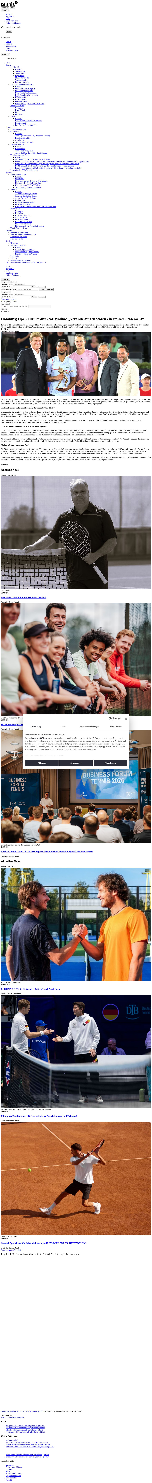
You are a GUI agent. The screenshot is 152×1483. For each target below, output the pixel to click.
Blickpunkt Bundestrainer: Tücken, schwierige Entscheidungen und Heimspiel (39, 1116)
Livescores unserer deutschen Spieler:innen (31, 181)
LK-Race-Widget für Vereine (26, 254)
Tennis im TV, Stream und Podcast (28, 187)
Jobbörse (13, 258)
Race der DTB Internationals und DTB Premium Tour (35, 207)
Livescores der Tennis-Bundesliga (28, 183)
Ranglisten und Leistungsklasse (22, 84)
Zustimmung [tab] (36, 727)
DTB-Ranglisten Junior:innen (26, 93)
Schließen (5, 10)
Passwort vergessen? (8, 299)
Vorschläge (5, 311)
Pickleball (19, 114)
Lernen (8, 127)
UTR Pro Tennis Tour (23, 222)
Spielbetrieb (14, 67)
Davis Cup (19, 213)
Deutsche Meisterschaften (24, 202)
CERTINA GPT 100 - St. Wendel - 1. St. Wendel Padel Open (30, 989)
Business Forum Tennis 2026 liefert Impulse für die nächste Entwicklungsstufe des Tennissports (47, 851)
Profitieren (10, 230)
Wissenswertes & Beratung (20, 260)
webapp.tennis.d (12, 1440)
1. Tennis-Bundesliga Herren (26, 194)
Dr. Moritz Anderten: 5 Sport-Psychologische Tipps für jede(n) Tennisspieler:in (44, 166)
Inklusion (13, 116)
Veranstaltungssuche (18, 129)
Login (14, 282)
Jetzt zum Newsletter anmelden (12, 1417)
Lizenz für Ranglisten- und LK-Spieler (29, 104)
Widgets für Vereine (17, 245)
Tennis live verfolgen (18, 174)
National (13, 189)
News (8, 63)
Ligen (8, 48)
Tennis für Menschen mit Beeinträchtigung (31, 153)
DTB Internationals (22, 220)
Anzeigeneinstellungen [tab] (89, 727)
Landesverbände (12, 21)
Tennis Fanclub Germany (19, 228)
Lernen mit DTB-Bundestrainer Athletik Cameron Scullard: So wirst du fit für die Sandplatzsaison (52, 162)
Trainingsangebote (17, 144)
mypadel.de (10, 17)
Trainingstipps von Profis (19, 155)
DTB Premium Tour (22, 204)
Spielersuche (20, 71)
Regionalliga (20, 200)
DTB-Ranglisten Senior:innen (26, 95)
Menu (12, 8)
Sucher (4, 309)
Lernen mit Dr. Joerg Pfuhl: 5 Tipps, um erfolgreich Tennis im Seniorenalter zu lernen (47, 164)
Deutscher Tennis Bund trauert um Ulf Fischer (23, 597)
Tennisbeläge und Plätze (24, 142)
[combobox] (17, 306)
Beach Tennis (20, 110)
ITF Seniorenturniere (23, 224)
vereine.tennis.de (28, 1444)
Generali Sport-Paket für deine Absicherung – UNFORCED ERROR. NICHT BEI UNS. (44, 1243)
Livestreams (19, 179)
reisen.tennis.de (27, 1455)
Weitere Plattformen (13, 23)
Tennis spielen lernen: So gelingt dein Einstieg (32, 136)
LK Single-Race (21, 97)
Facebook (25, 1428)
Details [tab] (63, 727)
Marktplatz (14, 256)
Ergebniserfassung (22, 82)
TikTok (24, 1430)
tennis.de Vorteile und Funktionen (23, 235)
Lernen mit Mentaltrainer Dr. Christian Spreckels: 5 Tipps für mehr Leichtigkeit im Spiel (48, 168)
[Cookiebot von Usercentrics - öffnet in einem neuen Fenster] (110, 719)
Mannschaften (11, 46)
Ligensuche (19, 76)
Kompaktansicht (7, 475)
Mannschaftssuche (22, 78)
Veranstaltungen (12, 50)
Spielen (8, 65)
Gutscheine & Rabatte (18, 237)
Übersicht (18, 69)
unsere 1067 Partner (41, 738)
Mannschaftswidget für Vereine (27, 252)
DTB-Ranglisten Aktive (24, 91)
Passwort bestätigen (8, 289)
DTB (8, 19)
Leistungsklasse (21, 101)
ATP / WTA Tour (21, 217)
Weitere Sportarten (17, 106)
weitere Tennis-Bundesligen (25, 198)
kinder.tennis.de (27, 1457)
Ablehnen (42, 763)
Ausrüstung (19, 140)
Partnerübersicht (16, 239)
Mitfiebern (10, 172)
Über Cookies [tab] (116, 727)
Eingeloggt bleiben (11, 302)
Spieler (8, 42)
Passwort (4, 287)
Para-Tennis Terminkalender (25, 125)
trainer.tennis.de (27, 1442)
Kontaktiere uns (22, 1411)
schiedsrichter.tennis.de (30, 1447)
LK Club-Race (20, 99)
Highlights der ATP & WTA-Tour (27, 185)
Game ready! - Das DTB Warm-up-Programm (32, 159)
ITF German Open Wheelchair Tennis (29, 226)
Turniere (9, 44)
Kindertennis (20, 149)
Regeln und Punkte (22, 138)
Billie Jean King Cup (23, 215)
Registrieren (6, 282)
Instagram (25, 1426)
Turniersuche (20, 74)
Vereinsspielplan (21, 80)
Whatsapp (25, 1432)
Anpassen (75, 763)
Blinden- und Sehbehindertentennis (28, 121)
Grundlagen (14, 131)
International (15, 209)
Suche (9, 31)
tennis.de (9, 14)
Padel (17, 112)
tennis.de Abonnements (19, 232)
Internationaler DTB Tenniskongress (24, 170)
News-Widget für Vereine (24, 250)
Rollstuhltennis (20, 123)
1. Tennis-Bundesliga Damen (26, 196)
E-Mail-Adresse (7, 284)
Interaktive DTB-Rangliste (25, 89)
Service (8, 241)
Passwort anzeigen (38, 287)
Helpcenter (14, 243)
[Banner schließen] (126, 719)
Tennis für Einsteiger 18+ (24, 151)
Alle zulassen (110, 763)
